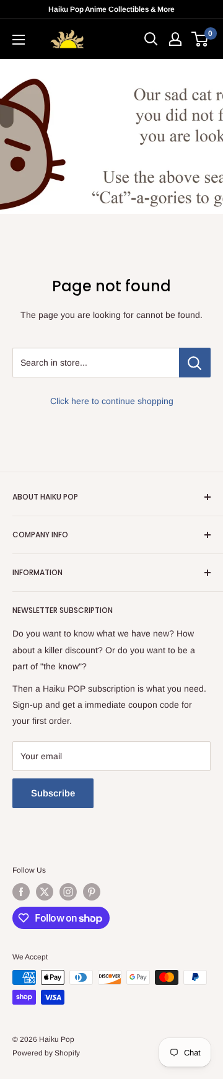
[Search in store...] (195, 362)
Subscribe (53, 793)
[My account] (175, 39)
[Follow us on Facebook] (21, 892)
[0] (200, 39)
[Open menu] (18, 40)
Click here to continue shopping (111, 401)
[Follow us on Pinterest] (91, 892)
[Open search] (151, 39)
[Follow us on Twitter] (44, 892)
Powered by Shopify (46, 1053)
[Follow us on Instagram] (68, 892)
